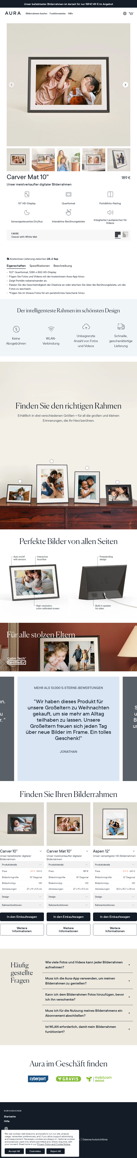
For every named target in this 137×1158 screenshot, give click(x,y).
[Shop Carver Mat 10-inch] (20, 481)
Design (5, 896)
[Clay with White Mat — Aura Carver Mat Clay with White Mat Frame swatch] (125, 235)
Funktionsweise (58, 13)
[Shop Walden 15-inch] (51, 461)
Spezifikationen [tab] (40, 266)
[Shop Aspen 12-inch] (87, 468)
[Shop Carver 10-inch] (117, 482)
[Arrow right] (125, 85)
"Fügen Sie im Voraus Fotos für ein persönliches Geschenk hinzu (47, 293)
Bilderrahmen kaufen (36, 13)
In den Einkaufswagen (22, 917)
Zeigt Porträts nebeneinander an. (28, 280)
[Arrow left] (11, 85)
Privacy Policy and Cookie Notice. (54, 1144)
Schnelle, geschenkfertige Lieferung (120, 341)
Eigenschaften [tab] (16, 266)
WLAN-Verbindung (51, 340)
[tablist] (68, 266)
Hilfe (70, 13)
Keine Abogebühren (16, 340)
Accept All (14, 1151)
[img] (38, 1079)
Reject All (55, 1151)
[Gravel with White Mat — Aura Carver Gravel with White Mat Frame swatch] (118, 235)
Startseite (10, 1116)
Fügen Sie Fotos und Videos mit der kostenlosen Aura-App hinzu (46, 276)
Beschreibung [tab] (62, 266)
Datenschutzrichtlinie (95, 1139)
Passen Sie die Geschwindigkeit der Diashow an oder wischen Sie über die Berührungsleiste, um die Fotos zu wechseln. (67, 286)
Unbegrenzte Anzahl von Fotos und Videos (86, 341)
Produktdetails (9, 864)
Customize (35, 1151)
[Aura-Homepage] (13, 13)
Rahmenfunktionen (12, 905)
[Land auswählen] (125, 13)
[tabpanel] (68, 282)
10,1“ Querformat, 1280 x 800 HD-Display (32, 272)
